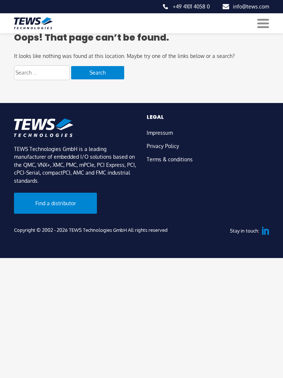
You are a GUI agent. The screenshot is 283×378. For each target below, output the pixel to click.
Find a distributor (55, 203)
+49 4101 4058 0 (191, 6)
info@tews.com (251, 6)
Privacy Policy (163, 145)
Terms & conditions (170, 159)
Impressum (160, 132)
